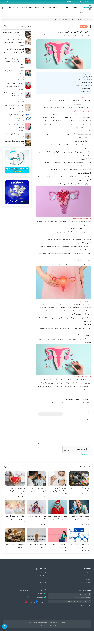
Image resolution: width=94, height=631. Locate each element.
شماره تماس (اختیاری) (57, 402)
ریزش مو (65, 184)
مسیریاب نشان (31, 603)
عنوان (88, 411)
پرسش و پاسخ (86, 576)
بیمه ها (42, 582)
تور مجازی (89, 13)
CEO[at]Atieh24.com (74, 601)
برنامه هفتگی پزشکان (12, 7)
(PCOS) (75, 101)
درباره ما (88, 572)
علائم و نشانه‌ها (86, 83)
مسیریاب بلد (42, 603)
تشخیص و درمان (85, 88)
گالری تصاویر (41, 576)
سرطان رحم (47, 254)
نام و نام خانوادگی (85, 402)
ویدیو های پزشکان (34, 7)
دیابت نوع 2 (55, 239)
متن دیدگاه (86, 419)
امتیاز (61, 411)
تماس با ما (81, 13)
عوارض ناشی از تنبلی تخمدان (83, 85)
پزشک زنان (75, 307)
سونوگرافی (62, 307)
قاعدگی (54, 145)
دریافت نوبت (6, 2)
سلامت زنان (49, 380)
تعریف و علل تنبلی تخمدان (83, 80)
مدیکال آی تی (40, 625)
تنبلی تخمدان (86, 77)
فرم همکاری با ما (85, 582)
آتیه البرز (67, 7)
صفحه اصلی (75, 7)
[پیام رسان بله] (4, 626)
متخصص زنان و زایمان (74, 339)
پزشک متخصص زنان (64, 383)
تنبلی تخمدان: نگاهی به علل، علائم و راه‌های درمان (63, 20)
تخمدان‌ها (85, 117)
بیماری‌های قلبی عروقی (53, 246)
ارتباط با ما (87, 579)
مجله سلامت (23, 7)
